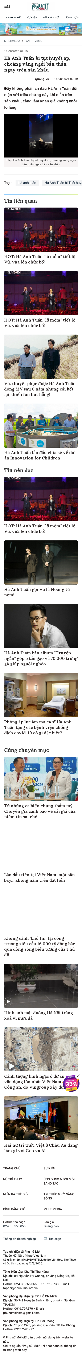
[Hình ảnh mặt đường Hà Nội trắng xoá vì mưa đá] (41, 986)
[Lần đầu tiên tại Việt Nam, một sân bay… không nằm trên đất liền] (41, 848)
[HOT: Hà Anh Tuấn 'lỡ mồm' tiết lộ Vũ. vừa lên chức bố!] (41, 230)
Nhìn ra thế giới (16, 1194)
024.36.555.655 (14, 1226)
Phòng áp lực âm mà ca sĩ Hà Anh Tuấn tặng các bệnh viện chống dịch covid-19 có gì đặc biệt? (38, 727)
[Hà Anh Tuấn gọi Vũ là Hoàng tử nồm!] (41, 562)
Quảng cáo (51, 1226)
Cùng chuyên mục (26, 750)
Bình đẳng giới (14, 1209)
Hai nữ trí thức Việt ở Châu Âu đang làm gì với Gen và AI (41, 1147)
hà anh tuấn (27, 183)
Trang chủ (13, 17)
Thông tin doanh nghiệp (19, 1238)
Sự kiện (32, 17)
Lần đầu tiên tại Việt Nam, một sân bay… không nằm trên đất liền (39, 877)
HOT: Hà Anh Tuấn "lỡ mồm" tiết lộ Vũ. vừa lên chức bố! (39, 259)
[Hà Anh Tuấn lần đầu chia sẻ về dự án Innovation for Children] (41, 426)
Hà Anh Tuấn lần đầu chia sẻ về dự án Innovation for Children (39, 455)
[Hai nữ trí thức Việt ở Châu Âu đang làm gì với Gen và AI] (41, 1118)
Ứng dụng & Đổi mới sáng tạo (59, 1181)
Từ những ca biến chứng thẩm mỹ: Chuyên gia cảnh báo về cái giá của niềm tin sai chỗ (39, 811)
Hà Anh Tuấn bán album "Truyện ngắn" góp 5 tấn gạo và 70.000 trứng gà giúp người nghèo (41, 658)
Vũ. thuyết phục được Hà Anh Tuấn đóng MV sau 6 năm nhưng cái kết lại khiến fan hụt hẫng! (40, 389)
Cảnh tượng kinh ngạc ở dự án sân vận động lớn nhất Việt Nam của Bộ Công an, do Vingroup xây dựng (40, 1081)
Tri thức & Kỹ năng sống (59, 1196)
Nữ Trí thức (51, 17)
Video (38, 40)
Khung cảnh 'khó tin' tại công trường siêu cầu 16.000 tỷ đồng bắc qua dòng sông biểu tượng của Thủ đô (39, 946)
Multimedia (12, 40)
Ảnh (29, 40)
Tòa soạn (54, 1238)
